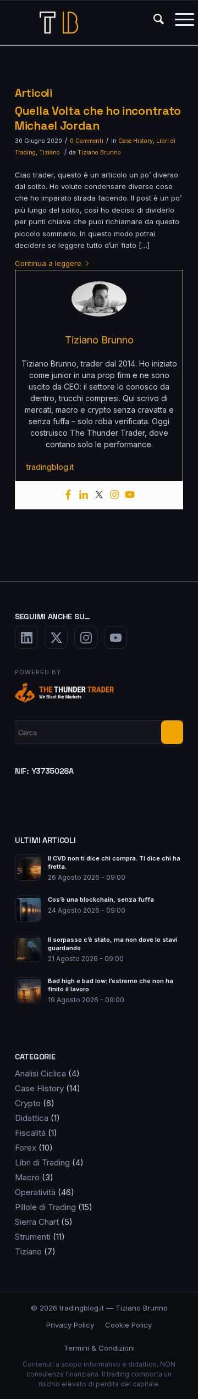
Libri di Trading (42, 1162)
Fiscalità (30, 1133)
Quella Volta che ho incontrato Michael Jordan (98, 118)
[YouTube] (115, 637)
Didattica (31, 1118)
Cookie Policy (128, 1324)
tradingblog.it (50, 466)
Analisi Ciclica (40, 1073)
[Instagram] (114, 495)
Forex (25, 1147)
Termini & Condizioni (99, 1348)
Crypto (28, 1103)
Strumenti (33, 1236)
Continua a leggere (48, 263)
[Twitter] (99, 495)
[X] (56, 637)
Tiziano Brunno (99, 152)
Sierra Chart (37, 1222)
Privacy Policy (70, 1324)
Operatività (35, 1192)
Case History (135, 141)
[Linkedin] (84, 495)
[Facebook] (68, 495)
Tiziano (49, 152)
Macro (27, 1177)
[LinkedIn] (26, 637)
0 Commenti (86, 141)
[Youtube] (130, 495)
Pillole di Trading (45, 1207)
